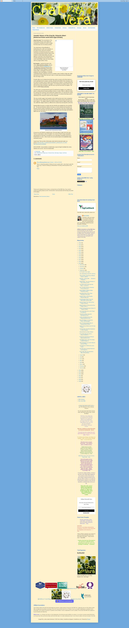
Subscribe (86, 88)
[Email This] (34, 154)
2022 (80, 250)
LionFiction (64, 152)
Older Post (70, 194)
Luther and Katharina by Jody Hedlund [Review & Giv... (86, 318)
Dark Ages (57, 152)
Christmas (65, 27)
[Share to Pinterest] (40, 154)
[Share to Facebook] (38, 154)
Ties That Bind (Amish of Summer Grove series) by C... (87, 288)
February (82, 366)
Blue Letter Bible (81, 400)
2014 (80, 370)
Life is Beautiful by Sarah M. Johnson (87, 273)
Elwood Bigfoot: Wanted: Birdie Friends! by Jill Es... (86, 291)
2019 (80, 255)
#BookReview (39, 152)
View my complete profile (82, 225)
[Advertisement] (86, 53)
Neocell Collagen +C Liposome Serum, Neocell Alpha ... (86, 321)
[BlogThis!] (36, 154)
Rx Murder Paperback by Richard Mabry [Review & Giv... (87, 337)
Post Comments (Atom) (44, 196)
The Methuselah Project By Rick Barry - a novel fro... (86, 285)
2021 (80, 252)
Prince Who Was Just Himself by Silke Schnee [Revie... (86, 352)
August (81, 355)
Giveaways (79, 27)
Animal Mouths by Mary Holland (86, 331)
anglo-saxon (45, 152)
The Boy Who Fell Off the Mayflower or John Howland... (87, 329)
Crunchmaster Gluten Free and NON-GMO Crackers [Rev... (86, 300)
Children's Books (49, 27)
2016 (80, 261)
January (82, 367)
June (81, 358)
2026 (80, 242)
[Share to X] (37, 154)
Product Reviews (35, 29)
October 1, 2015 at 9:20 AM (56, 162)
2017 (80, 259)
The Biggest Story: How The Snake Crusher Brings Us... (87, 340)
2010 (80, 377)
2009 (80, 379)
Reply (38, 168)
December (82, 264)
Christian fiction (58, 27)
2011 (80, 375)
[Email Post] (43, 151)
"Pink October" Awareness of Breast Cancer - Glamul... (87, 276)
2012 (80, 373)
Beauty (33, 27)
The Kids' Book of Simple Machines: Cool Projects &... (87, 349)
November (82, 266)
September (82, 270)
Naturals (84, 27)
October (82, 268)
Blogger (88, 619)
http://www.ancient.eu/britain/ (40, 144)
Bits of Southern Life (41, 27)
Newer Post (36, 194)
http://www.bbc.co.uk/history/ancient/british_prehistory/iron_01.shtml (52, 142)
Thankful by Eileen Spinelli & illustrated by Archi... (86, 315)
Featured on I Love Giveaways (65, 601)
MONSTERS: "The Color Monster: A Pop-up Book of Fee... (87, 282)
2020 (80, 253)
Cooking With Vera (71, 27)
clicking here (47, 66)
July (81, 356)
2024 (80, 246)
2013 (80, 372)
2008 (80, 381)
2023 (80, 248)
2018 (80, 257)
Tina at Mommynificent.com (43, 162)
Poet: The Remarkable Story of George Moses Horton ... (86, 323)
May (81, 360)
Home (53, 194)
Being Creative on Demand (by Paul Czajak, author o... (87, 306)
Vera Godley (86, 215)
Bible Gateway (81, 399)
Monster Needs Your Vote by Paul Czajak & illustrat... (87, 303)
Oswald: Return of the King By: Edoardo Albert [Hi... (86, 297)
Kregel (60, 152)
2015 (80, 263)
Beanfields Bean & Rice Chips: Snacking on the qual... (86, 294)
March (81, 364)
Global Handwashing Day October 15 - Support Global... (87, 309)
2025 (80, 244)
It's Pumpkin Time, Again (85, 271)
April (81, 362)
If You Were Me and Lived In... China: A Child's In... (86, 334)
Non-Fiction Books (91, 27)
